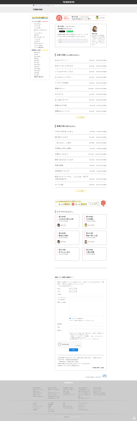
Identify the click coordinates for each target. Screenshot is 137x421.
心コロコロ (59, 94)
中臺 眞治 (36, 60)
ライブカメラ (36, 408)
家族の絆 (66, 126)
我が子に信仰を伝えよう (84, 391)
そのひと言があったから (64, 131)
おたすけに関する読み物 (99, 394)
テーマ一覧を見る (39, 47)
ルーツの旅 (59, 184)
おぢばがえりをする (68, 387)
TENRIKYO (66, 417)
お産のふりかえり (61, 154)
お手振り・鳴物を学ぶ (38, 396)
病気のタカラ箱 (61, 105)
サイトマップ (81, 408)
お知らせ (35, 404)
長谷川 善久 (37, 64)
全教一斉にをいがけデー (84, 398)
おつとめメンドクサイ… (64, 77)
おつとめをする (36, 387)
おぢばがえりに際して (68, 389)
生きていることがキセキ (64, 66)
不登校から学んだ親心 (63, 148)
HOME (36, 5)
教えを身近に (37, 24)
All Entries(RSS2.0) (83, 409)
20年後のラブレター (65, 29)
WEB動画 (50, 404)
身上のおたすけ (97, 391)
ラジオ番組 (50, 403)
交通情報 (35, 409)
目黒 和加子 (37, 70)
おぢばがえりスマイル (68, 394)
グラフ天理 (50, 409)
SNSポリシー (81, 406)
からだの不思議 (38, 45)
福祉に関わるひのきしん (54, 396)
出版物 (49, 406)
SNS (49, 408)
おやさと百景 (51, 411)
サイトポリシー (82, 404)
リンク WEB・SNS (68, 408)
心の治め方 (37, 41)
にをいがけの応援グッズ (84, 393)
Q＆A (64, 404)
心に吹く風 (37, 26)
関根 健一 (36, 58)
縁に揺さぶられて (61, 137)
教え (64, 403)
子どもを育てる (38, 33)
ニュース (35, 403)
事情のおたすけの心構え (99, 393)
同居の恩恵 (59, 165)
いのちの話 (37, 39)
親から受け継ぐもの (39, 37)
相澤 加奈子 (37, 52)
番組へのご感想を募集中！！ (64, 277)
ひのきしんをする (52, 387)
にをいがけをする (82, 387)
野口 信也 (36, 62)
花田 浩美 (36, 66)
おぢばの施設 (66, 393)
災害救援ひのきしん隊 (53, 398)
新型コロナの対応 (67, 406)
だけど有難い (37, 28)
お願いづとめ (36, 394)
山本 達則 (36, 74)
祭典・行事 (66, 391)
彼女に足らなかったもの (64, 160)
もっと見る (81, 117)
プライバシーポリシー (87, 339)
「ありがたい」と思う (63, 143)
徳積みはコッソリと (62, 111)
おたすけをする (97, 387)
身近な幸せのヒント (39, 43)
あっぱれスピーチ (61, 100)
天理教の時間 (42, 5)
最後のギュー (60, 88)
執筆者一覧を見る (39, 76)
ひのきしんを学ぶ (52, 394)
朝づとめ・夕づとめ (38, 389)
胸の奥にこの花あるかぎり (40, 31)
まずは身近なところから (84, 389)
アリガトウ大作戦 (61, 83)
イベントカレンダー (38, 406)
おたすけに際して (97, 389)
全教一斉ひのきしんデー (54, 393)
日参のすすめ (36, 391)
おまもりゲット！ (61, 60)
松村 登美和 (37, 68)
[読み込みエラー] (60, 41)
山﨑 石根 (94, 33)
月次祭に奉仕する (37, 393)
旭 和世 (36, 54)
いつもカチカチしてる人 (64, 71)
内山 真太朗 (37, 56)
